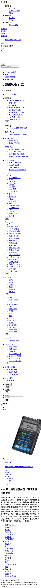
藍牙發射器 (13, 369)
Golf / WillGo (13, 183)
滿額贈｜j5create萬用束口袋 (18, 156)
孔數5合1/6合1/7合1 (15, 264)
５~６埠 (11, 318)
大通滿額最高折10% (16, 115)
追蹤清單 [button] (8, 40)
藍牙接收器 (13, 372)
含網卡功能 (13, 309)
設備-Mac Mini (14, 257)
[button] (20, 13)
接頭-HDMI (13, 243)
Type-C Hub (9, 222)
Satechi (11, 203)
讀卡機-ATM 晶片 (15, 354)
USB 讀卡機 (9, 344)
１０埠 (11, 323)
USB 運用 (8, 338)
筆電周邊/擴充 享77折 (16, 107)
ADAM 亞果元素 (14, 178)
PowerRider (12, 197)
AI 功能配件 (9, 378)
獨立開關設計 (13, 325)
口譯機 (11, 287)
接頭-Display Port (14, 248)
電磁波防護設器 (14, 143)
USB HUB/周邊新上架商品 (18, 134)
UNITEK (12, 210)
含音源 (11, 311)
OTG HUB (12, 327)
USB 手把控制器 (14, 340)
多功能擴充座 (13, 304)
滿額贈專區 (9, 147)
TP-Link (11, 211)
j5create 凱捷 (13, 191)
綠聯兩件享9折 (14, 103)
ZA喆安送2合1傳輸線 (16, 154)
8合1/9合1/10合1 (14, 266)
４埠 (10, 316)
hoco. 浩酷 (12, 189)
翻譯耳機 (12, 289)
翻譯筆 (11, 282)
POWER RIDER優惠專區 (17, 170)
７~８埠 (11, 320)
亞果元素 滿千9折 (15, 119)
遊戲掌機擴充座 (14, 167)
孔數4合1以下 (13, 262)
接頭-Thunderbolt (14, 238)
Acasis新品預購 (14, 165)
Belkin (11, 180)
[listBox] (20, 404)
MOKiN (11, 193)
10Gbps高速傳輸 (14, 255)
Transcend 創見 (14, 205)
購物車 (3, 31)
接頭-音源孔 (13, 252)
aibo (10, 175)
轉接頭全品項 (13, 374)
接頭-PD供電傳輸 (15, 233)
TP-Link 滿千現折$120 (16, 100)
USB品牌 (8, 174)
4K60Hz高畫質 (14, 229)
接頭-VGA (12, 245)
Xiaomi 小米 (13, 214)
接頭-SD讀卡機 (14, 250)
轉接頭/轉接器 (10, 367)
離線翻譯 (12, 292)
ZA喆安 (11, 216)
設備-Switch (13, 259)
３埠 (10, 313)
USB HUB (8, 298)
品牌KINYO (13, 349)
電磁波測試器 (13, 141)
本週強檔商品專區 (15, 163)
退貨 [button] (12, 40)
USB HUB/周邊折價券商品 (18, 128)
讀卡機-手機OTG (15, 358)
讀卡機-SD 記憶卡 (15, 356)
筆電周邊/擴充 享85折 (16, 112)
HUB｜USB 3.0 (14, 302)
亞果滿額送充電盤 (15, 152)
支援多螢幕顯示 (14, 226)
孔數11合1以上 (14, 271)
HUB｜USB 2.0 (14, 300)
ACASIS (12, 185)
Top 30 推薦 (13, 94)
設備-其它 (12, 269)
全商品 (11, 280)
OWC (11, 195)
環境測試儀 (9, 138)
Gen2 (10, 306)
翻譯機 (11, 285)
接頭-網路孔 (13, 241)
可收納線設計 (13, 329)
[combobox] (20, 67)
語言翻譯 (8, 278)
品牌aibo (12, 351)
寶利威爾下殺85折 (15, 110)
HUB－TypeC (13, 236)
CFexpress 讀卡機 (15, 361)
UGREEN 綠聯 (14, 208)
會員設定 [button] (17, 40)
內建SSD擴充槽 (14, 231)
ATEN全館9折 (14, 105)
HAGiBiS (12, 187)
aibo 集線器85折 (14, 117)
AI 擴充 (11, 380)
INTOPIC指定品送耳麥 (17, 149)
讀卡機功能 (13, 332)
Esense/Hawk (13, 181)
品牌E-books (13, 347)
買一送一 (12, 224)
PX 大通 (11, 199)
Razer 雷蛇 (12, 201)
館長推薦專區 (9, 160)
